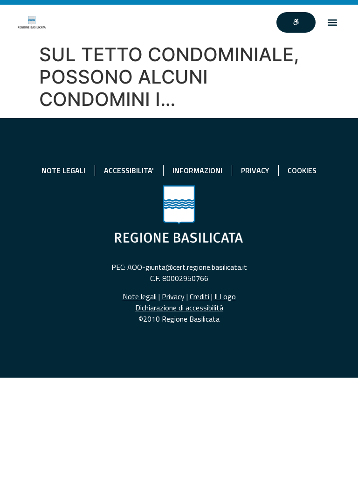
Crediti (199, 296)
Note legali (140, 296)
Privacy (173, 296)
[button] (332, 22)
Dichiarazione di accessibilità (179, 307)
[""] (296, 22)
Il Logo (225, 296)
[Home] (32, 22)
